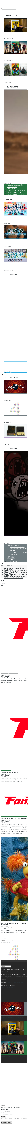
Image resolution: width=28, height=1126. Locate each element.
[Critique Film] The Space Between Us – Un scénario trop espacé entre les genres (15, 177)
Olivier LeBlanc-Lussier (9, 181)
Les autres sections (10, 374)
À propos (6, 563)
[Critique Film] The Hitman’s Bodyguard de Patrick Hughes (15, 34)
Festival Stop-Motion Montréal (16, 190)
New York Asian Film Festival (15, 192)
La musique (7, 196)
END (4, 399)
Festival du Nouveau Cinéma (15, 185)
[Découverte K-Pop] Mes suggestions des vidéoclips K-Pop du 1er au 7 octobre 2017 (15, 218)
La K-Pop (6, 222)
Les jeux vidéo (11, 558)
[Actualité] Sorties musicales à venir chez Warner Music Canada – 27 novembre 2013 (15, 365)
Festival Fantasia (12, 187)
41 (4, 938)
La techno (10, 560)
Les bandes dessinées (13, 545)
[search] (12, 940)
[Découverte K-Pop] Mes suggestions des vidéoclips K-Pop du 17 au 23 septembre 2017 (15, 265)
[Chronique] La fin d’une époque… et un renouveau (15, 396)
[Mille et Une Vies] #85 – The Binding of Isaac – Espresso (15, 538)
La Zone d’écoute (12, 561)
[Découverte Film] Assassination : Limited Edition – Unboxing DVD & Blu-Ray (15, 440)
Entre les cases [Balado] (17, 547)
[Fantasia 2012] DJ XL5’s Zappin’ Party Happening (14, 818)
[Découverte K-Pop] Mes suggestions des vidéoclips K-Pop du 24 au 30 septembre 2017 (15, 242)
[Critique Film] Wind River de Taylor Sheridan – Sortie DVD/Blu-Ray (15, 577)
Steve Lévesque (7, 368)
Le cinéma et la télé (10, 13)
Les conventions (11, 556)
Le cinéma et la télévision (10, 37)
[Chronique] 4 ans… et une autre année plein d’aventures (15, 418)
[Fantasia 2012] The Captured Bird (10, 772)
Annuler (3, 1124)
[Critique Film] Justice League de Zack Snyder (14, 56)
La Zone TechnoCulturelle (15, 982)
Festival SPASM (11, 189)
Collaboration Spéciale (9, 541)
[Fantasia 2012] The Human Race (9, 673)
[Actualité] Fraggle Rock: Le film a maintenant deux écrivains (13, 923)
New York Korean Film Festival (16, 194)
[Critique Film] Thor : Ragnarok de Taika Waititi (15, 78)
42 (5, 938)
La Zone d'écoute (8, 443)
